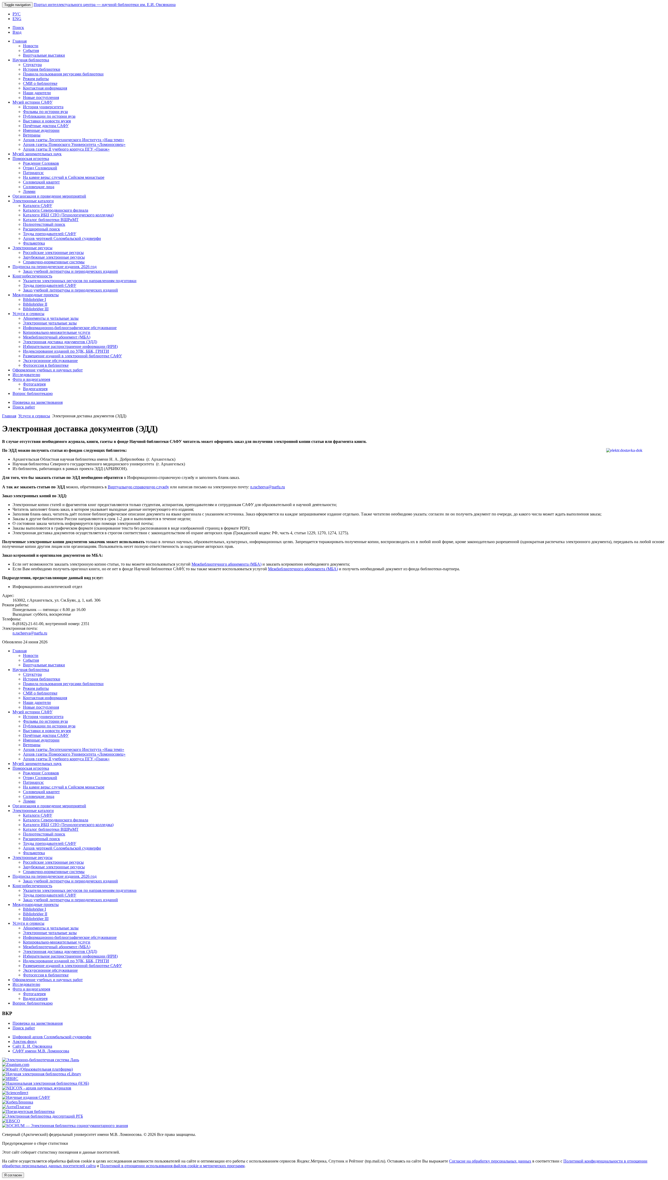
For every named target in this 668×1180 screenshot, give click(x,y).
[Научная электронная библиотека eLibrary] (41, 1074)
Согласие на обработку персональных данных (490, 1161)
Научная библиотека (31, 60)
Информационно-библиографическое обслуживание (70, 327)
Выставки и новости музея (47, 121)
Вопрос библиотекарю (33, 393)
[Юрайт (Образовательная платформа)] (37, 1069)
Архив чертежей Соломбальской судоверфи (62, 238)
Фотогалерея (34, 384)
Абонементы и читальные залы (51, 318)
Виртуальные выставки (44, 55)
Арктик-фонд (25, 1041)
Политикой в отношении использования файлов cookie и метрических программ (172, 1166)
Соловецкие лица (38, 187)
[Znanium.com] (15, 1064)
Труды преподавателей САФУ (49, 234)
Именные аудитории (41, 130)
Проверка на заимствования (38, 402)
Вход (17, 32)
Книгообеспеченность (32, 276)
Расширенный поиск (41, 229)
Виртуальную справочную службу (138, 487)
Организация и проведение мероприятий (49, 196)
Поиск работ (24, 407)
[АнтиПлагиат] (16, 1107)
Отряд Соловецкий (40, 168)
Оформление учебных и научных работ (48, 370)
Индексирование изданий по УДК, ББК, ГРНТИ (66, 351)
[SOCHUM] (65, 1125)
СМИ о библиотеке (40, 83)
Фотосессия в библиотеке (46, 365)
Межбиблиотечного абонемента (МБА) (226, 564)
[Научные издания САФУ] (26, 1097)
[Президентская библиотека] (28, 1111)
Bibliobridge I (34, 299)
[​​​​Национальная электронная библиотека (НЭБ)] (45, 1083)
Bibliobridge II (35, 304)
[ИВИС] (10, 1078)
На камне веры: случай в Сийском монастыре (63, 177)
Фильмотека (34, 243)
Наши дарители (37, 93)
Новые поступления (41, 97)
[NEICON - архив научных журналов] (36, 1088)
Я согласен (13, 1175)
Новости (30, 46)
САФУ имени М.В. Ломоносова (41, 1051)
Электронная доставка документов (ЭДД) (60, 342)
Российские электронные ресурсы (53, 252)
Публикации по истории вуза (49, 116)
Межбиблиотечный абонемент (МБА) (56, 337)
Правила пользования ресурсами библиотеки (63, 74)
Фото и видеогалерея (31, 379)
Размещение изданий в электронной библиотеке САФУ (72, 356)
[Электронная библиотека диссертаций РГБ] (42, 1116)
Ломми (29, 191)
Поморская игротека (31, 158)
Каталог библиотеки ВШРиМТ (51, 219)
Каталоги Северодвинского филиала (55, 210)
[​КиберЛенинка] (17, 1102)
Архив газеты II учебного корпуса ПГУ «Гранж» (66, 149)
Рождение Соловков (41, 163)
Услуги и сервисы (28, 313)
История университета (43, 107)
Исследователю (26, 374)
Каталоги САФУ (37, 205)
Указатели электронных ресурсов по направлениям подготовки (79, 280)
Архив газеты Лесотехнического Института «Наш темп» (73, 140)
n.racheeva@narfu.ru (267, 487)
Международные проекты (36, 295)
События (31, 50)
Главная (20, 41)
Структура (32, 64)
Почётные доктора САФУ (46, 125)
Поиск (18, 27)
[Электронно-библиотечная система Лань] (40, 1060)
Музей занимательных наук (37, 154)
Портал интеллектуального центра (105, 4)
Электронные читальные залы (50, 323)
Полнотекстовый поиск (44, 224)
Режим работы (36, 78)
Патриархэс (33, 172)
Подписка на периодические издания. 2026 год (55, 266)
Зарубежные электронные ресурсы (54, 257)
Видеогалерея (35, 389)
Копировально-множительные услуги (56, 332)
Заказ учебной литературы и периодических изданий (70, 271)
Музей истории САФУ (32, 102)
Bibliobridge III (36, 309)
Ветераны (31, 135)
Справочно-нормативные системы (54, 262)
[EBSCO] (11, 1121)
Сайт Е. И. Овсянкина (32, 1046)
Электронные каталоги (33, 201)
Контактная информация (45, 88)
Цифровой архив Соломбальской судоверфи (52, 1037)
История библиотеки (41, 69)
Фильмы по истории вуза (45, 111)
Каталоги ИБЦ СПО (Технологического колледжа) (68, 215)
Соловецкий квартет (41, 182)
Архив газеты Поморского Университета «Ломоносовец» (74, 144)
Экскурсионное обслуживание (50, 360)
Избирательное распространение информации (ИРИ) (70, 346)
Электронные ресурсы (32, 248)
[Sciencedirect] (15, 1092)
